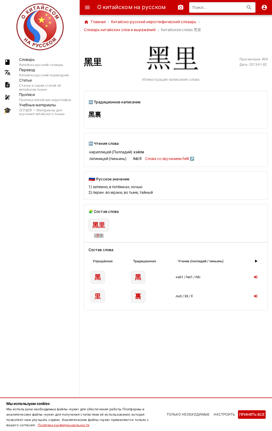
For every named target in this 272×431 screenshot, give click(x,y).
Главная (95, 22)
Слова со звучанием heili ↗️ (169, 159)
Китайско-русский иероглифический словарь (153, 22)
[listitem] (39, 62)
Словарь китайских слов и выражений (120, 30)
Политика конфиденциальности (64, 425)
